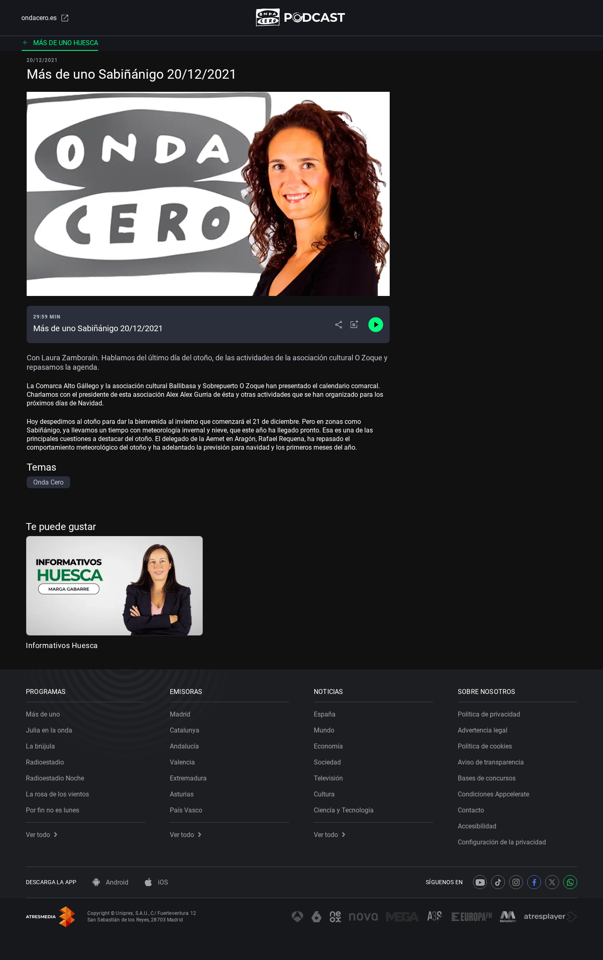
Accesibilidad (477, 826)
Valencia (182, 762)
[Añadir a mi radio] (354, 324)
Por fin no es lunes (52, 810)
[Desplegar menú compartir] (338, 324)
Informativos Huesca (62, 645)
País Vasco (186, 810)
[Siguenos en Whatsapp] (570, 882)
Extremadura (188, 778)
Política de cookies (485, 746)
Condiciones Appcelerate (493, 794)
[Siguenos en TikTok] (498, 882)
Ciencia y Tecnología (344, 810)
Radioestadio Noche (55, 778)
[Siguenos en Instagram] (516, 882)
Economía (328, 746)
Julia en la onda (49, 730)
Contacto (471, 810)
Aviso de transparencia (491, 762)
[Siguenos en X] (552, 882)
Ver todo (38, 835)
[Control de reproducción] (375, 324)
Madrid (180, 714)
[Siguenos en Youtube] (480, 882)
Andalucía (184, 746)
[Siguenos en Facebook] (534, 882)
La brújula (40, 746)
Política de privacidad (489, 714)
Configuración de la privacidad (502, 842)
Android (116, 882)
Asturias (182, 794)
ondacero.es (39, 18)
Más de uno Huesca (65, 43)
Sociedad (327, 762)
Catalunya (184, 730)
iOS (162, 882)
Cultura (324, 794)
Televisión (328, 778)
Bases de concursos (487, 778)
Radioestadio (45, 762)
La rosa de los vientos (57, 794)
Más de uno (43, 714)
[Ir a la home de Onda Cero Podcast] (302, 17)
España (325, 714)
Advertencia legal (482, 730)
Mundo (324, 730)
